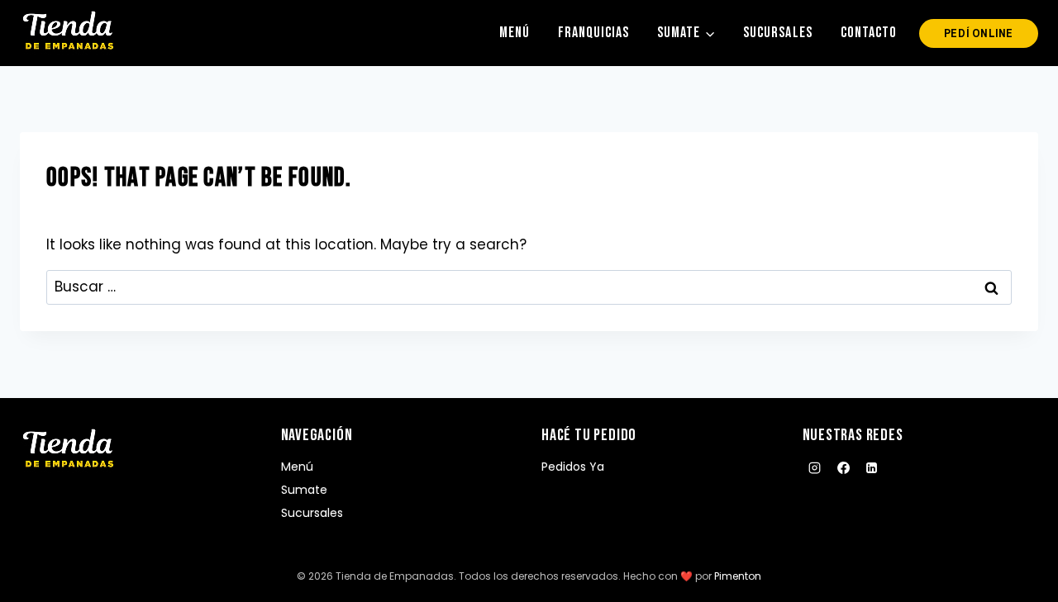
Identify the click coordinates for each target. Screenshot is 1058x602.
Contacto (869, 32)
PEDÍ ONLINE (978, 33)
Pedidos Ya (572, 466)
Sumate (304, 489)
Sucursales (777, 32)
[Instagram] (815, 468)
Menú (514, 32)
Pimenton (737, 576)
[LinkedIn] (872, 468)
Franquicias (593, 32)
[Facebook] (843, 468)
